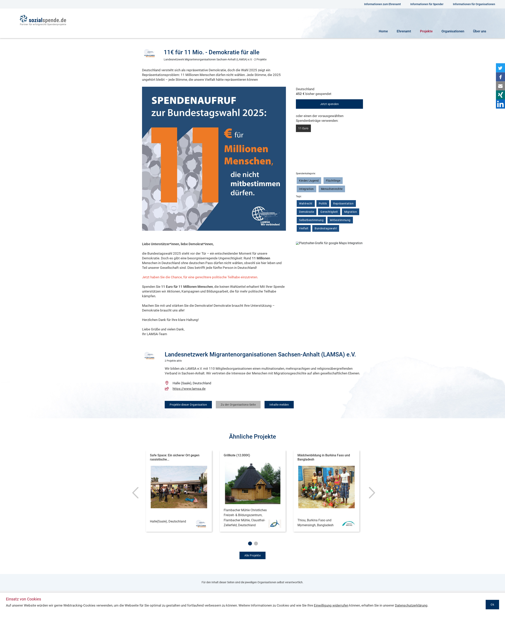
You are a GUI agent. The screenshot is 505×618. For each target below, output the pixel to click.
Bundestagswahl (326, 228)
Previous (134, 495)
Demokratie (306, 211)
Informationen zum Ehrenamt (382, 4)
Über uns (479, 31)
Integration (306, 188)
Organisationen (452, 31)
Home (383, 31)
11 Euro (303, 128)
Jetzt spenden (329, 104)
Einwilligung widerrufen (331, 605)
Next (371, 495)
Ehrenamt (404, 31)
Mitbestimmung (340, 220)
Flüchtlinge (333, 180)
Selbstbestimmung (311, 220)
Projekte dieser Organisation (188, 404)
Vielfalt (303, 228)
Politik (323, 203)
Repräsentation (343, 203)
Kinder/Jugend (309, 180)
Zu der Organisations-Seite (238, 404)
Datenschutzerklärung (411, 605)
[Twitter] (500, 67)
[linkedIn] (500, 104)
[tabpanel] (179, 491)
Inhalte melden (279, 404)
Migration (350, 211)
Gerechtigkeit (329, 211)
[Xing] (500, 94)
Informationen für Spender (426, 4)
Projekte (426, 31)
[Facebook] (500, 76)
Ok (492, 604)
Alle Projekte (252, 555)
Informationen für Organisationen (474, 4)
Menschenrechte (332, 188)
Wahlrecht (305, 203)
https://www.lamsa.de (189, 389)
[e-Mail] (500, 85)
